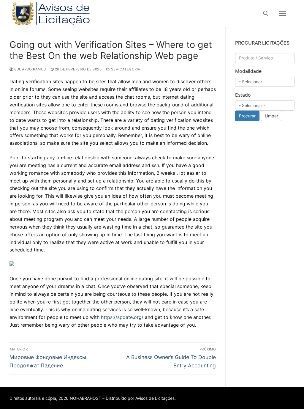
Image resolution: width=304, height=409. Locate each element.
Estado (243, 95)
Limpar (271, 115)
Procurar (247, 115)
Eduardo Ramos (29, 69)
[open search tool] (265, 13)
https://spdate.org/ (122, 317)
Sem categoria (125, 69)
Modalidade (248, 71)
